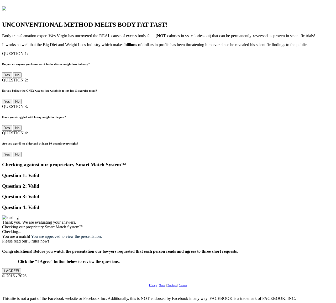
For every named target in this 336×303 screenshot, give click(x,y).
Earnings (172, 285)
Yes (7, 75)
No (17, 75)
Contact (183, 285)
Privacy (153, 285)
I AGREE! (11, 271)
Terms (162, 285)
